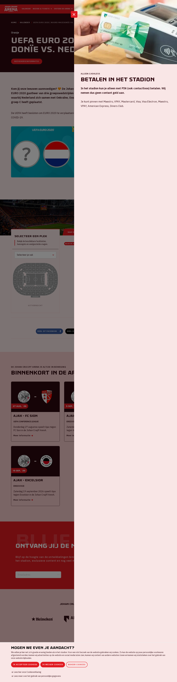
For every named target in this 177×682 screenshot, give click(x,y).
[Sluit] (74, 14)
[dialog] (88, 662)
